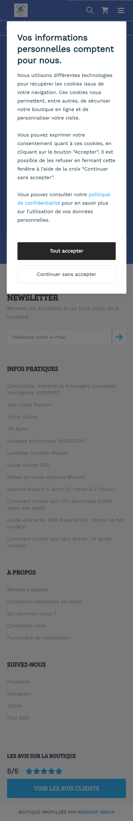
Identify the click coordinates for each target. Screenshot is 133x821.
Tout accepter (66, 251)
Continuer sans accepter (66, 274)
